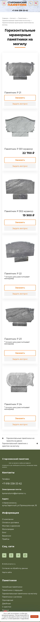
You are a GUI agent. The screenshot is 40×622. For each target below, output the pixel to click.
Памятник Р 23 (13, 338)
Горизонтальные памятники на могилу (19, 594)
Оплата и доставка (10, 523)
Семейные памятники (12, 587)
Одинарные (7, 600)
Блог (4, 532)
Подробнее (24, 618)
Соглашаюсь (34, 616)
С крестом (6, 607)
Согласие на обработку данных (15, 568)
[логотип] (17, 3)
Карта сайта (7, 572)
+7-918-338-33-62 (20, 11)
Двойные (6, 604)
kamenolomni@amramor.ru (14, 493)
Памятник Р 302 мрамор (18, 211)
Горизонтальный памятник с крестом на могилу (15, 444)
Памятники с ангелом (12, 597)
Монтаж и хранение (11, 526)
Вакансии (6, 536)
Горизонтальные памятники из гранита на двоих (20, 439)
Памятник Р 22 (13, 273)
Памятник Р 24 (13, 404)
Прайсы (5, 539)
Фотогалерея (8, 529)
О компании (7, 519)
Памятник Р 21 (12, 92)
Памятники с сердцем (12, 590)
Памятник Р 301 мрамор (18, 148)
